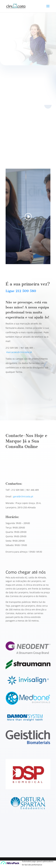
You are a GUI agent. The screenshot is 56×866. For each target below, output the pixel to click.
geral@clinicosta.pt (23, 496)
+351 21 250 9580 (19, 395)
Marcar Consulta (19, 48)
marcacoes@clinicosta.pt (19, 352)
